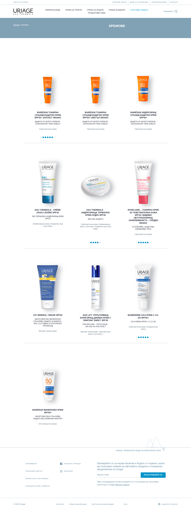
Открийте (48, 99)
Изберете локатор (169, 504)
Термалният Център (33, 471)
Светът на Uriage (20, 2)
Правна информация (78, 504)
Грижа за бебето (117, 10)
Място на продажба (139, 2)
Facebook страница (72, 463)
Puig (125, 504)
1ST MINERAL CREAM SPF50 (47, 315)
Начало (16, 25)
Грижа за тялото (73, 10)
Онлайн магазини (159, 2)
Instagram (68, 471)
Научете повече (122, 485)
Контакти (174, 2)
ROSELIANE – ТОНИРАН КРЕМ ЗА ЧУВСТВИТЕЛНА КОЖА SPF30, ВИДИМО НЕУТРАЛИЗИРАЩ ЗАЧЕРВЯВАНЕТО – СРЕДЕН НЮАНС (143, 216)
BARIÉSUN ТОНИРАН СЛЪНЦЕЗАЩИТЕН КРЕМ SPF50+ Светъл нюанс (95, 115)
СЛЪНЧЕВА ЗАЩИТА (139, 10)
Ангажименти (31, 463)
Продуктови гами (96, 13)
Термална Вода (52, 10)
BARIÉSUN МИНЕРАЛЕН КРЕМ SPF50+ (47, 411)
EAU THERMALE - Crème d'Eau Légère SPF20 (48, 211)
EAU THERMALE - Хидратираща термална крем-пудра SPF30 (95, 212)
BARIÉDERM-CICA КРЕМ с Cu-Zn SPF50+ (143, 316)
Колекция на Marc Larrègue (37, 486)
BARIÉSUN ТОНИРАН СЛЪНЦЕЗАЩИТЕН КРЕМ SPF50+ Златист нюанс (47, 115)
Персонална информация (103, 504)
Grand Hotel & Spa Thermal (37, 478)
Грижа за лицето (95, 10)
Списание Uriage (119, 2)
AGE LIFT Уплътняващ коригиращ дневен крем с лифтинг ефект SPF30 (95, 317)
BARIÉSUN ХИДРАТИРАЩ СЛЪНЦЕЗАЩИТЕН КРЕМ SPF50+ (143, 115)
